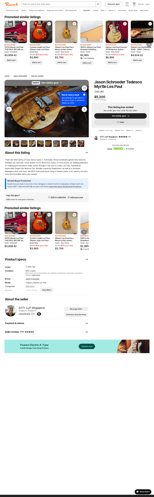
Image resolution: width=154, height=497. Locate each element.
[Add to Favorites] (24, 24)
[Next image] (24, 32)
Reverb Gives (133, 10)
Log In (147, 4)
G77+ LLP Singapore (109, 137)
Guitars (23, 10)
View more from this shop (76, 315)
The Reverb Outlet (12, 10)
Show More (46, 290)
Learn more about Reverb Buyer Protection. (65, 186)
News (103, 10)
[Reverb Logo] (11, 4)
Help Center (144, 10)
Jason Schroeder (33, 279)
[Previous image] (7, 32)
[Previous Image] (9, 109)
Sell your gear (114, 4)
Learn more (35, 275)
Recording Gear (71, 10)
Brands (95, 10)
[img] (123, 137)
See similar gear (50, 82)
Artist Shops (122, 10)
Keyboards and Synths (55, 10)
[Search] (98, 4)
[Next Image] (84, 109)
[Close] (84, 94)
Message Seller (76, 309)
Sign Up (141, 4)
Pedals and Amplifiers (36, 10)
